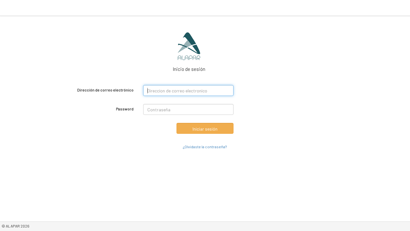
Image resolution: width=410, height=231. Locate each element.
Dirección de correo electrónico (105, 90)
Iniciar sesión (205, 129)
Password (125, 109)
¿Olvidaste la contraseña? (205, 146)
